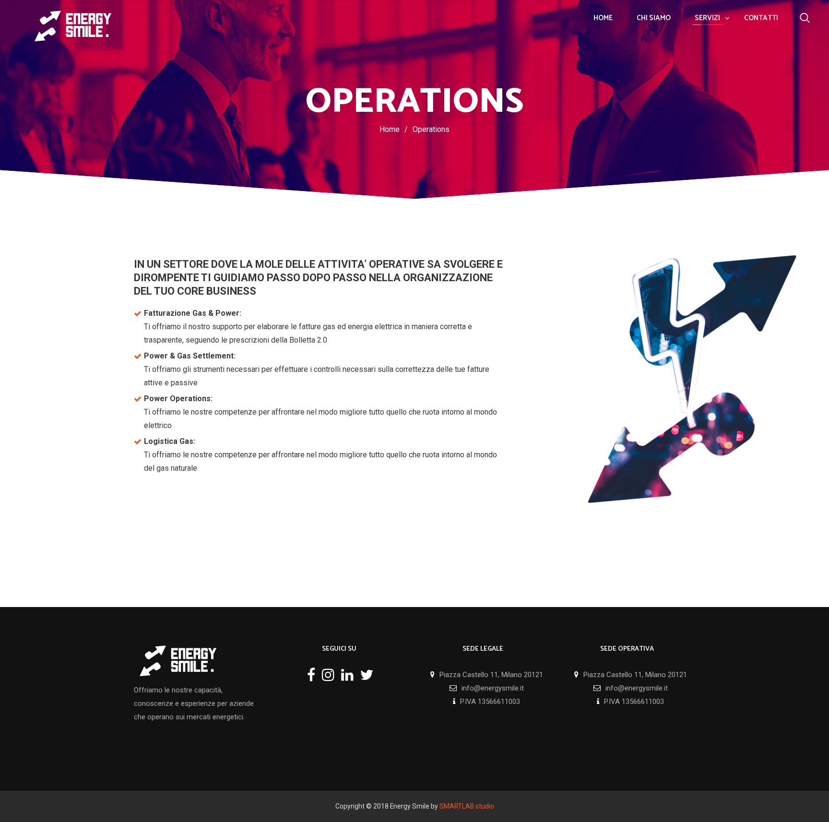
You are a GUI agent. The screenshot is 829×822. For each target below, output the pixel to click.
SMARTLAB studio (466, 806)
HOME (603, 18)
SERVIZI (707, 18)
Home (389, 129)
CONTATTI (761, 18)
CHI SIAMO (654, 18)
